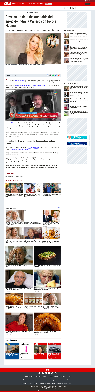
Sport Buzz (60, 380)
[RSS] (52, 373)
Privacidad (48, 383)
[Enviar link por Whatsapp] (53, 75)
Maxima (71, 380)
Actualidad (25, 3)
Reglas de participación (62, 383)
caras (40, 344)
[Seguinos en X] (70, 8)
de (20, 149)
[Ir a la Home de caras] (7, 4)
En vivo (88, 3)
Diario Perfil (27, 376)
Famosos (19, 3)
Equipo (53, 383)
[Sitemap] (56, 373)
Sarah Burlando (36, 8)
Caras (30, 380)
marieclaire (26, 344)
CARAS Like (48, 4)
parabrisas (54, 344)
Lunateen (63, 376)
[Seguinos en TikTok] (73, 8)
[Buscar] (89, 8)
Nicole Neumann (20, 80)
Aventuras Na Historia (43, 380)
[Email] (59, 75)
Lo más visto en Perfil (72, 83)
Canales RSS (25, 383)
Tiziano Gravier (7, 8)
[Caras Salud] (77, 138)
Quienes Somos (33, 383)
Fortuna (45, 376)
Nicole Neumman (28, 8)
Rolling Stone (53, 380)
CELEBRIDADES (30, 12)
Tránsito (71, 383)
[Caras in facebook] (67, 8)
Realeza (30, 3)
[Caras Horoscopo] (77, 144)
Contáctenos (41, 383)
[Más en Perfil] (13, 340)
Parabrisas (57, 376)
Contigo (35, 380)
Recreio (66, 380)
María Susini (21, 8)
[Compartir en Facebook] (47, 75)
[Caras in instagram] (64, 8)
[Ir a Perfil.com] (88, 1)
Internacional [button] (40, 3)
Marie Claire (39, 376)
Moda (34, 3)
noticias (12, 344)
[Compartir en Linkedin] (56, 75)
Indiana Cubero (10, 123)
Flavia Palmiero (49, 8)
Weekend (51, 376)
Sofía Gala (15, 8)
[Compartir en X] (50, 75)
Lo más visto (69, 31)
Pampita (43, 8)
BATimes (69, 376)
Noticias (14, 3)
